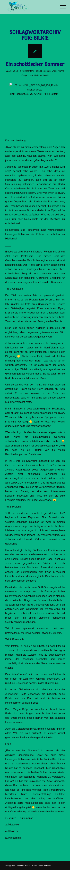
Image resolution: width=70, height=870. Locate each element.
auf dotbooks (12, 824)
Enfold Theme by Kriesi (41, 866)
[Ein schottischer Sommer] (35, 51)
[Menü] (60, 7)
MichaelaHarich (41, 75)
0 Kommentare (27, 71)
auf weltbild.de (13, 837)
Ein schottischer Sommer (35, 64)
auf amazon (26, 818)
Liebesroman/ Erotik (47, 71)
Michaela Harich (23, 866)
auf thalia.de (12, 831)
